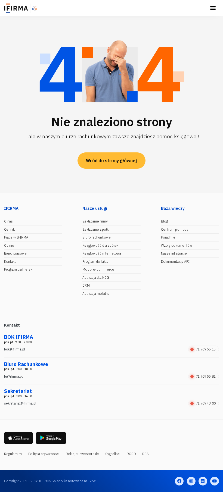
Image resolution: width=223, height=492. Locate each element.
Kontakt (10, 261)
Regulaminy (13, 454)
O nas (8, 221)
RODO (131, 454)
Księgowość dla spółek (100, 245)
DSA (145, 454)
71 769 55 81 (206, 376)
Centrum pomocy (174, 229)
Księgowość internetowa (101, 253)
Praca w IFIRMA (16, 237)
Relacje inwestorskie (82, 454)
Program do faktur (96, 261)
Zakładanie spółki (95, 229)
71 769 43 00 (206, 403)
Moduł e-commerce (98, 269)
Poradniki (168, 237)
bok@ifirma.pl (14, 349)
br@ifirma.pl (13, 376)
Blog (164, 221)
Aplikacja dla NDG (95, 277)
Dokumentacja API (175, 261)
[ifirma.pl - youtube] (214, 481)
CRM (85, 285)
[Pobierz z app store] (18, 438)
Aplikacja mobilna (95, 294)
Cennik (9, 229)
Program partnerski (18, 269)
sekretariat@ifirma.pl (20, 403)
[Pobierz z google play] (51, 438)
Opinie (9, 245)
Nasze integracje (174, 253)
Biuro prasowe (15, 253)
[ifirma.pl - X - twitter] (191, 481)
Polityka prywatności (44, 454)
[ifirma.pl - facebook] (179, 481)
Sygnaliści (113, 454)
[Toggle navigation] (213, 8)
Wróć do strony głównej (111, 160)
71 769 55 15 (206, 349)
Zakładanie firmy (95, 221)
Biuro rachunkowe (96, 237)
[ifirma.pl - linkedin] (203, 481)
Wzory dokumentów (176, 245)
